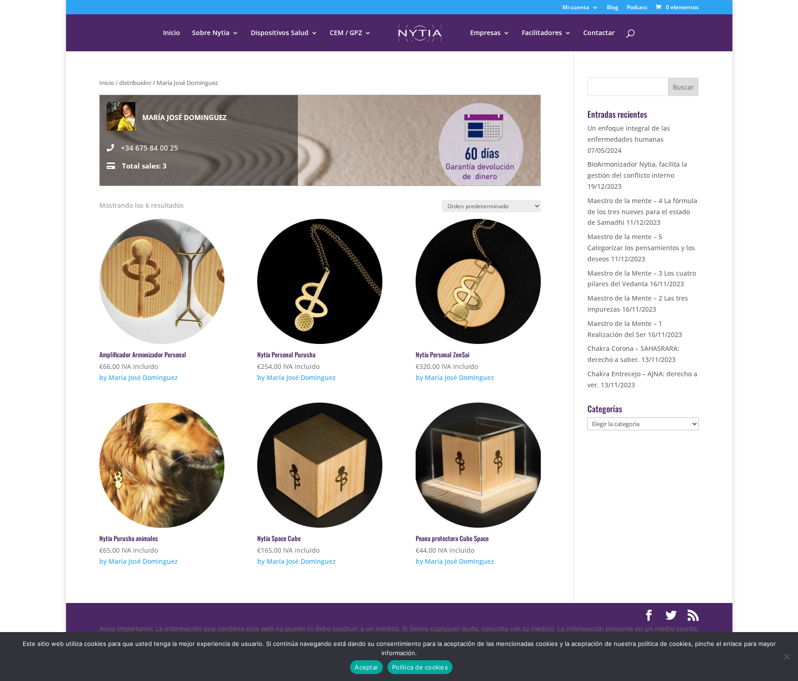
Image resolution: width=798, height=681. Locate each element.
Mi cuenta (575, 8)
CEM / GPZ (346, 33)
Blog (612, 8)
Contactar (599, 33)
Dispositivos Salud (279, 33)
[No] (786, 656)
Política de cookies (420, 667)
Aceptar (366, 667)
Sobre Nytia (211, 33)
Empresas (485, 33)
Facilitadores (542, 33)
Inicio (171, 33)
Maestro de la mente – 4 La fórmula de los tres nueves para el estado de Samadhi (642, 211)
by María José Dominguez (138, 377)
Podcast (637, 8)
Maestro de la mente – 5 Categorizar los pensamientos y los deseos (641, 247)
